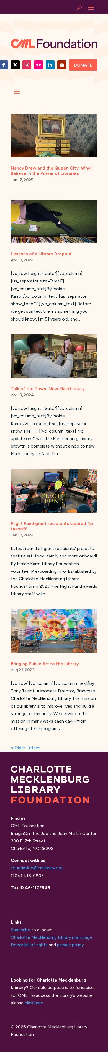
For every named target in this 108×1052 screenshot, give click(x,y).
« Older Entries (25, 747)
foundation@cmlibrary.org (37, 868)
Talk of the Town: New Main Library (48, 388)
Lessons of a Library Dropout (41, 253)
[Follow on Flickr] (38, 64)
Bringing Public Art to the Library (45, 663)
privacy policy (70, 944)
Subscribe (20, 929)
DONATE (83, 65)
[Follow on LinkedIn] (50, 64)
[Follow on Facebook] (15, 64)
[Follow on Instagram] (26, 64)
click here (34, 1002)
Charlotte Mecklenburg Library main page (51, 937)
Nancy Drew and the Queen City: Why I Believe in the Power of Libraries (51, 170)
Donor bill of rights (29, 944)
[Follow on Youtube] (61, 64)
